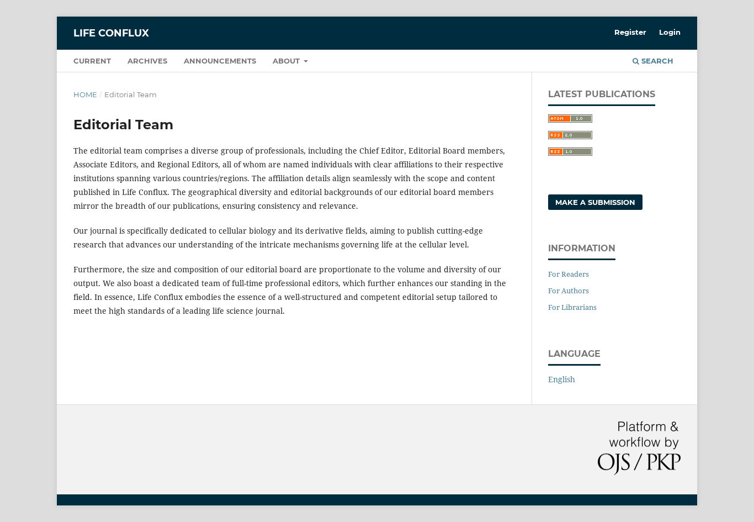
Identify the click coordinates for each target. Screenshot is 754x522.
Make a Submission (595, 202)
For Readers (568, 274)
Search (656, 60)
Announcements (220, 60)
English (561, 379)
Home (85, 94)
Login (670, 32)
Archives (147, 60)
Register (630, 32)
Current (92, 60)
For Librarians (572, 307)
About (287, 60)
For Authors (568, 291)
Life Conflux (111, 33)
